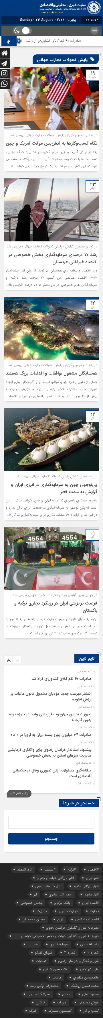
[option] (50, 677)
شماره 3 (70, 952)
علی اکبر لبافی (89, 969)
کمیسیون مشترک (60, 1010)
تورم (60, 919)
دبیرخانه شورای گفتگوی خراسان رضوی (72, 927)
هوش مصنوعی (88, 1002)
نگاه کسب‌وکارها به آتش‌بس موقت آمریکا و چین (51, 143)
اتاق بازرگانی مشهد (86, 886)
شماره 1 (32, 944)
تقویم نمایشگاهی (87, 919)
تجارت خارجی (68, 911)
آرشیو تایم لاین (19, 793)
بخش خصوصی (31, 902)
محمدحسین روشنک (84, 986)
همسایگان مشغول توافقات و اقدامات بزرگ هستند (51, 373)
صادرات (41, 961)
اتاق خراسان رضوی (48, 886)
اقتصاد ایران (90, 902)
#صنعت (50, 869)
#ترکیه (72, 869)
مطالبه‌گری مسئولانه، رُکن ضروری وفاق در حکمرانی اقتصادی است (52, 773)
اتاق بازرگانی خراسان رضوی (55, 878)
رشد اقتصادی (89, 944)
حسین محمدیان (34, 919)
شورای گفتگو (43, 952)
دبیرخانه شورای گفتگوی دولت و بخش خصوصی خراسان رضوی (60, 936)
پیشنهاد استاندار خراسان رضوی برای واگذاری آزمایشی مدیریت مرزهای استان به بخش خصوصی (50, 753)
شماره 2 (93, 952)
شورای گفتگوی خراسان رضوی (78, 961)
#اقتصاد (93, 869)
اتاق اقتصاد (24, 869)
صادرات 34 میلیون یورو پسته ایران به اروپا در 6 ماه (51, 735)
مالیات (57, 977)
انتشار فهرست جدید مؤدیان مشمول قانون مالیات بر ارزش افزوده (51, 696)
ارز (35, 894)
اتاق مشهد (91, 894)
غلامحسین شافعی (55, 969)
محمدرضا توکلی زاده (44, 986)
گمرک (32, 1010)
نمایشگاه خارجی (38, 994)
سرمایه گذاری (59, 944)
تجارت (94, 911)
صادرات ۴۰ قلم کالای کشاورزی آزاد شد (59, 41)
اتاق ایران (92, 878)
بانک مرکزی (62, 902)
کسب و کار (91, 1010)
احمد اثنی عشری (60, 894)
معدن (66, 994)
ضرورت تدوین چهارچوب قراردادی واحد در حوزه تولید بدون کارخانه (50, 717)
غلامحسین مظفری (86, 977)
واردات (61, 1002)
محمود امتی (90, 994)
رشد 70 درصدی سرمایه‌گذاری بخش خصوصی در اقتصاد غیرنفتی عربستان (53, 258)
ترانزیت (42, 911)
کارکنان (40, 1002)
